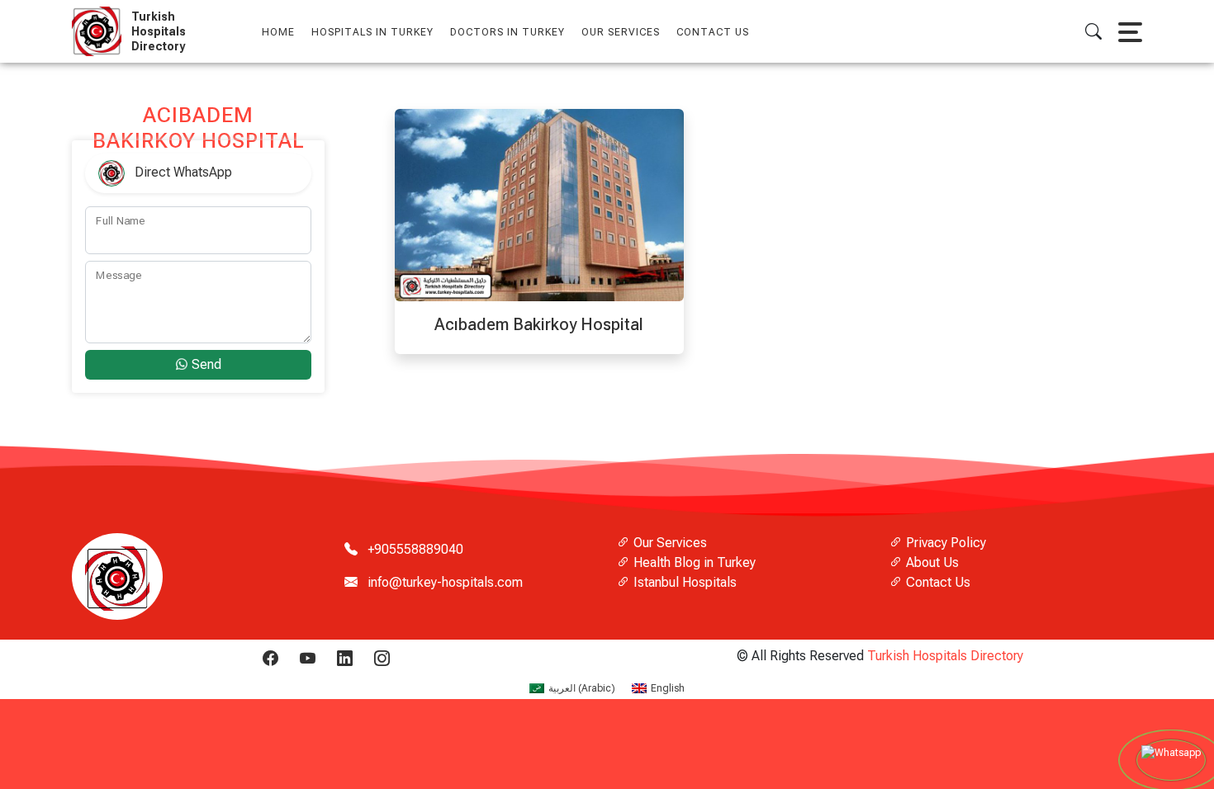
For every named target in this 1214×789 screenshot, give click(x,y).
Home (278, 32)
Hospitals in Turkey (372, 32)
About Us (931, 562)
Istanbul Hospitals (683, 582)
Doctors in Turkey (507, 32)
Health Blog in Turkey (693, 562)
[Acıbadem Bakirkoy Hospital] (539, 204)
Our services (620, 32)
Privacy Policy (944, 542)
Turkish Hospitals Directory (945, 656)
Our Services (668, 542)
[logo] (100, 31)
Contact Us (712, 32)
